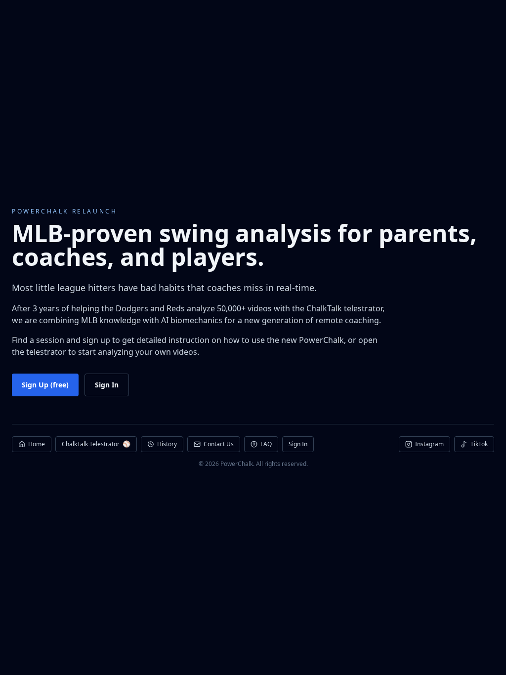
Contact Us (219, 444)
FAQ (266, 444)
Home (36, 444)
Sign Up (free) (45, 384)
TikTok (479, 444)
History (167, 444)
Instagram (429, 444)
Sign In (107, 384)
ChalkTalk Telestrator (96, 443)
